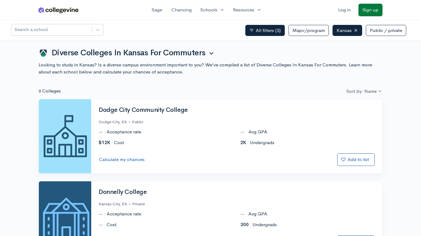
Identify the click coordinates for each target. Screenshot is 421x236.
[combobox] (15, 29)
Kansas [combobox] (344, 30)
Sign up (370, 10)
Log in (344, 10)
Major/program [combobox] (308, 30)
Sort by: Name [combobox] (361, 91)
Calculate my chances (122, 159)
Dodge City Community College (143, 110)
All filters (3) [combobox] (265, 30)
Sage (157, 10)
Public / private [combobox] (386, 30)
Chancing (181, 10)
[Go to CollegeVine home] (59, 10)
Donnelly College (123, 192)
